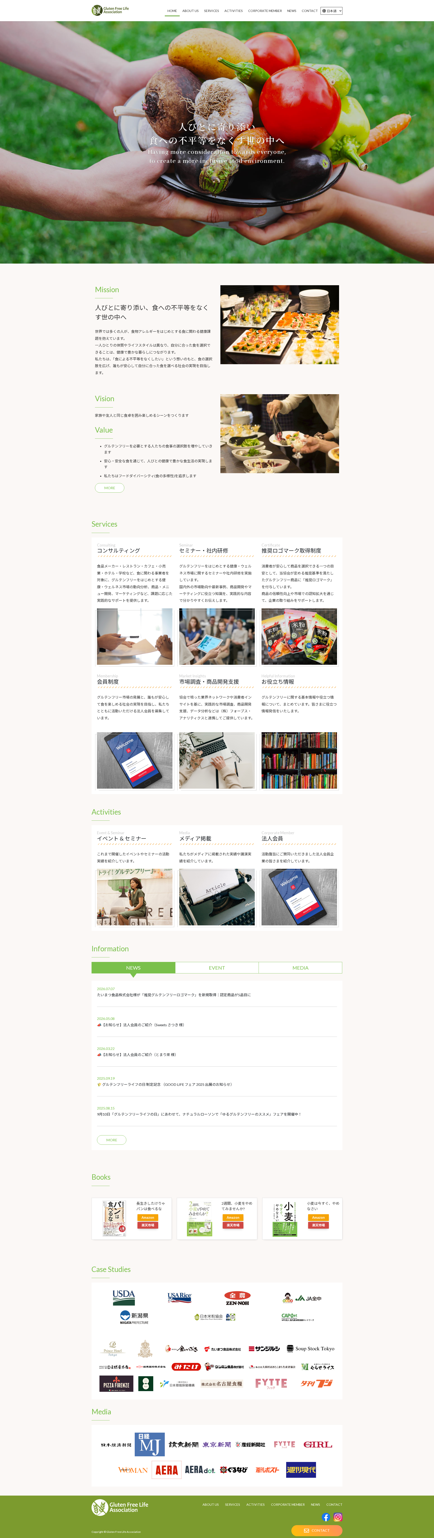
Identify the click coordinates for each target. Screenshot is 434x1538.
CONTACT (334, 1504)
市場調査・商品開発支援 (209, 681)
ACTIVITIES (255, 1504)
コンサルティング (118, 550)
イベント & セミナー (121, 838)
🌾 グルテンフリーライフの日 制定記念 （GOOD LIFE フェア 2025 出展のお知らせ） (165, 1084)
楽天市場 (148, 1225)
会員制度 (108, 681)
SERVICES (232, 1504)
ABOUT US (211, 1504)
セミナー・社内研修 (203, 550)
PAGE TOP (420, 1511)
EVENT (217, 968)
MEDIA (300, 968)
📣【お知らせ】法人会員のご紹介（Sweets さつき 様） (141, 1025)
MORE (109, 488)
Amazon (148, 1217)
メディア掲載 (195, 838)
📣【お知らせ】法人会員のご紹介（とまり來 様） (137, 1054)
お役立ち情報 (278, 681)
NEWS (133, 968)
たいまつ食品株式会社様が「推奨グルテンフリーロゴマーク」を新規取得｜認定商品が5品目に (174, 995)
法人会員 (272, 838)
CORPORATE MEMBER (288, 1504)
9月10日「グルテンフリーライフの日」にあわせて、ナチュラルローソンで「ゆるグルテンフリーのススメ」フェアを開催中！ (199, 1114)
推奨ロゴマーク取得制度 (291, 550)
